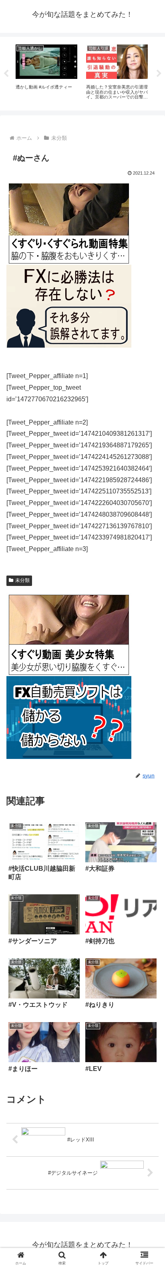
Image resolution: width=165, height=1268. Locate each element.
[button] (148, 1062)
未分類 (22, 580)
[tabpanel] (46, 72)
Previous (6, 74)
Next (159, 74)
